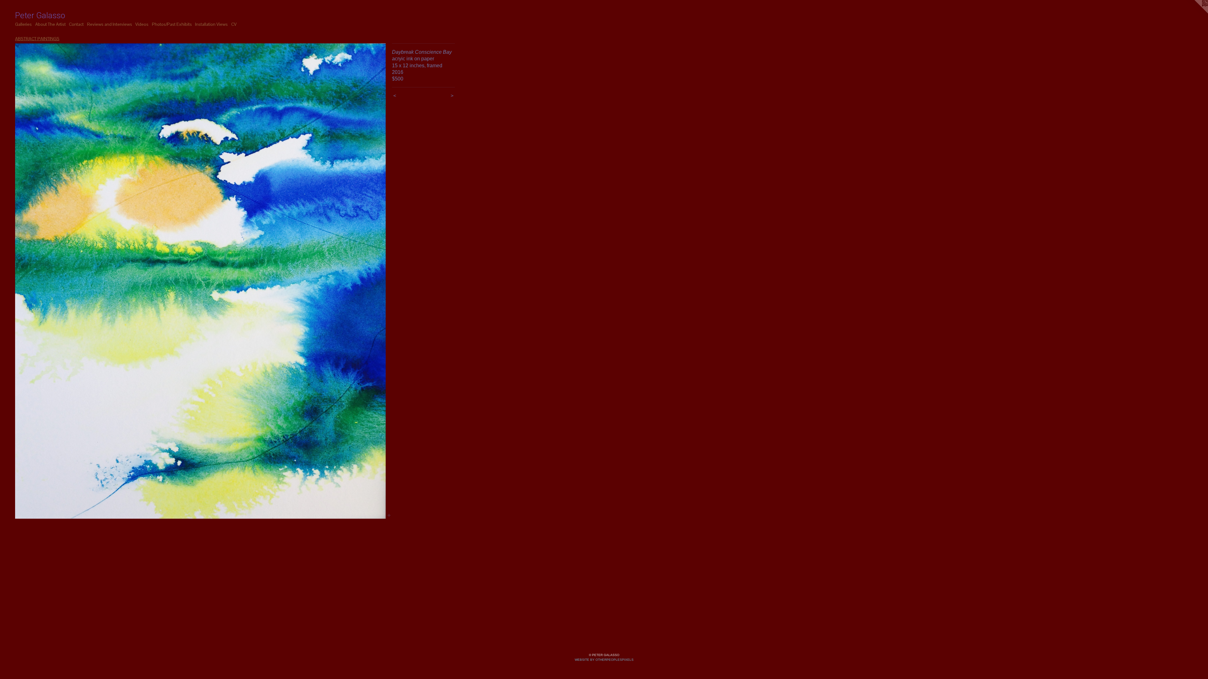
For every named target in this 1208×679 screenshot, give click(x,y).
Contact (76, 24)
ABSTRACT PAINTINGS (37, 38)
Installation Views (211, 24)
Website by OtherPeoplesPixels (604, 659)
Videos (141, 24)
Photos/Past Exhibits (172, 24)
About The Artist (50, 24)
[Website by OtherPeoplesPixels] (1195, 12)
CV (234, 24)
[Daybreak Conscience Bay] (200, 281)
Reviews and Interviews (109, 24)
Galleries (23, 24)
